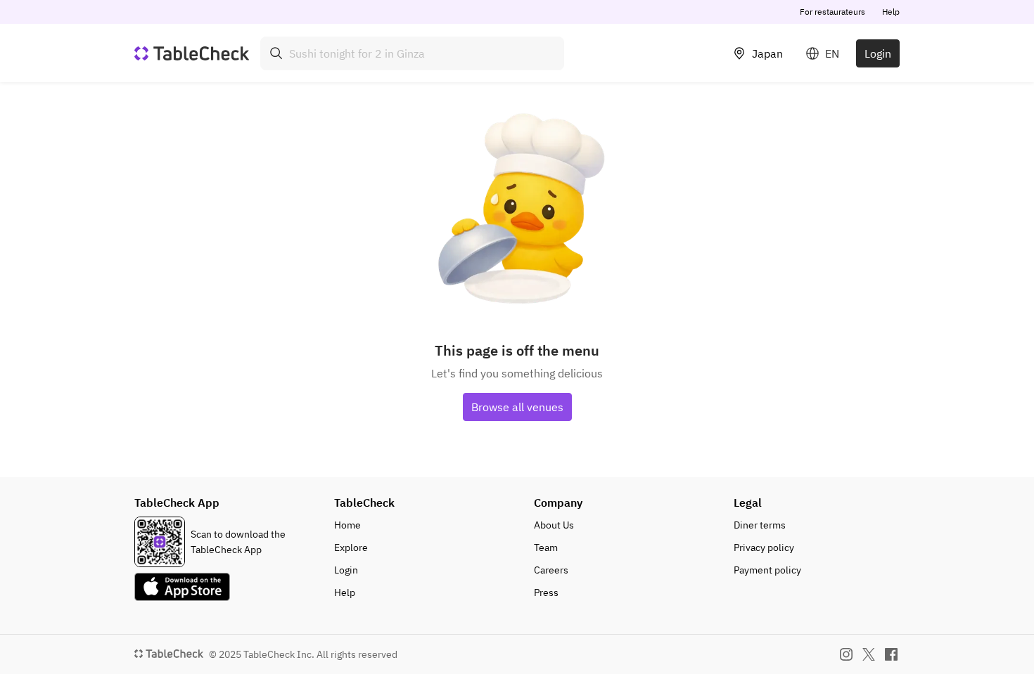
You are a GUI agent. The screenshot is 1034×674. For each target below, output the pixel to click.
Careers (551, 570)
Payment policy (767, 570)
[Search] (276, 53)
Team (546, 547)
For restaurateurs (832, 11)
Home (347, 525)
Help (891, 11)
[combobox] (412, 53)
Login (877, 53)
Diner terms (760, 525)
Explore (351, 547)
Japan (767, 53)
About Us (554, 525)
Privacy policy (764, 547)
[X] (868, 654)
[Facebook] (891, 654)
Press (546, 592)
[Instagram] (846, 654)
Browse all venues (517, 407)
